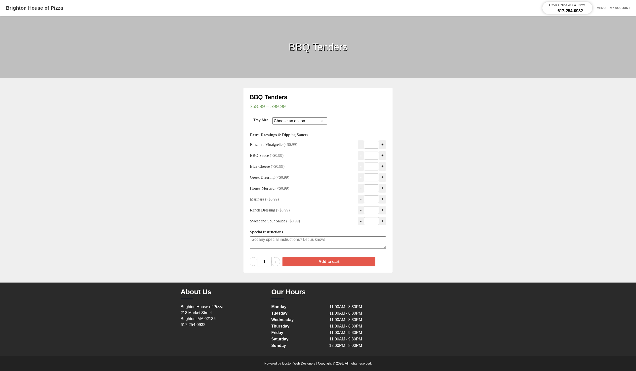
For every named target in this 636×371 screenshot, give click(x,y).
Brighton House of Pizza (34, 8)
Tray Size (261, 120)
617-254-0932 (193, 325)
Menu (601, 7)
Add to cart (328, 261)
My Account (620, 7)
